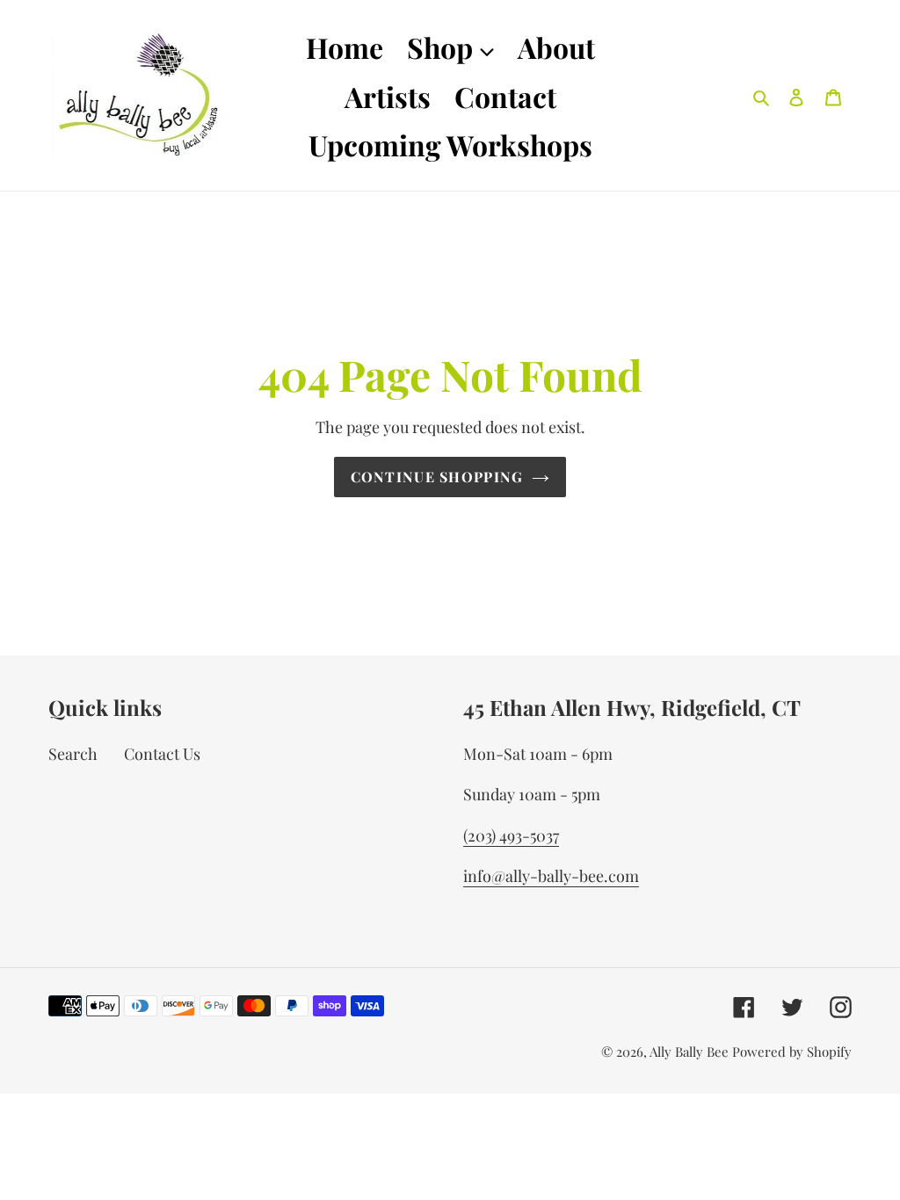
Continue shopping (437, 476)
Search (73, 753)
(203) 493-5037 (511, 835)
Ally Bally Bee (689, 1051)
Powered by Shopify (792, 1051)
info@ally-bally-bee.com (551, 875)
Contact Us (162, 753)
